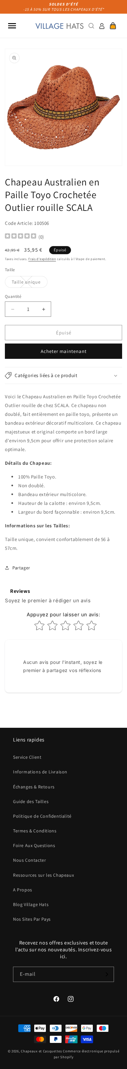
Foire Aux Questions (34, 845)
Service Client (27, 757)
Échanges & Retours (34, 787)
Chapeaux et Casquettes (41, 1051)
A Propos (22, 890)
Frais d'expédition (42, 259)
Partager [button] (21, 568)
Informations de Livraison (40, 772)
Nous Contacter (29, 860)
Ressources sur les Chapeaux (43, 875)
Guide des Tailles (31, 801)
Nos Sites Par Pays (32, 919)
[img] (20, 236)
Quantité (13, 296)
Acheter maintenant (64, 351)
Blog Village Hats (31, 904)
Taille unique (30, 283)
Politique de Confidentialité (42, 816)
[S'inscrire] (106, 974)
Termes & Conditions (34, 831)
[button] (12, 26)
